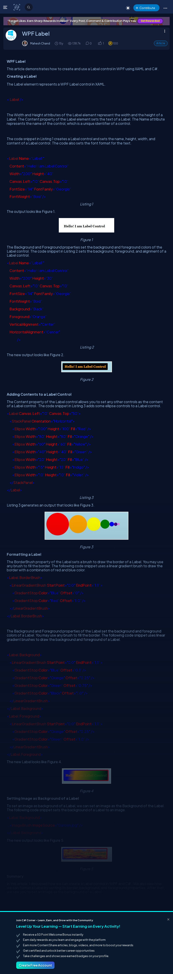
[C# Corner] (17, 7)
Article (160, 43)
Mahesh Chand (40, 43)
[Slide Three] (86, 21)
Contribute (147, 8)
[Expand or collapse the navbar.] (5, 7)
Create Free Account (35, 965)
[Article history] (57, 43)
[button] (165, 8)
